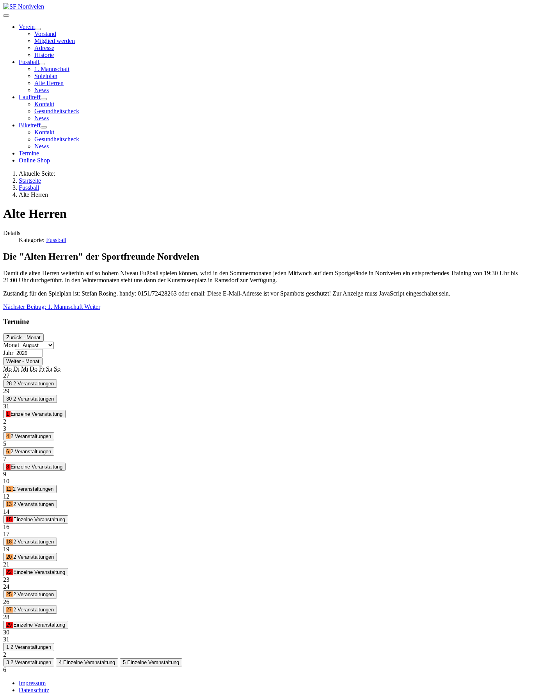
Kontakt (44, 104)
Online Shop (34, 160)
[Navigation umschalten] (6, 15)
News (41, 90)
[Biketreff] (44, 127)
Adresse (44, 48)
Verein (27, 26)
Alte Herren (49, 83)
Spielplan (45, 76)
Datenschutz (34, 690)
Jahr (8, 352)
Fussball (29, 62)
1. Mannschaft (51, 69)
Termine (29, 153)
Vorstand (45, 33)
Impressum (32, 683)
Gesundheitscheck (56, 111)
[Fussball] (42, 64)
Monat (11, 345)
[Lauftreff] (44, 99)
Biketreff (30, 125)
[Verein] (38, 29)
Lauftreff (30, 97)
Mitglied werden (54, 40)
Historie (44, 55)
